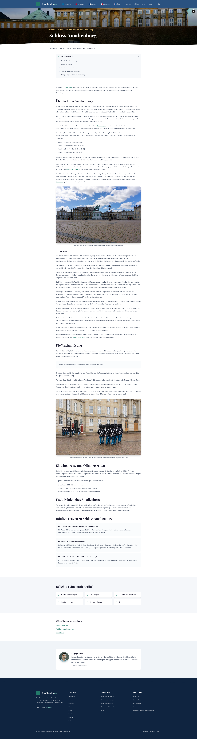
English (159, 731)
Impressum (136, 697)
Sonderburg (60, 182)
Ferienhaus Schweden (108, 697)
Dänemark (106, 4)
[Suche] (159, 4)
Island (118, 4)
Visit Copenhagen (62, 625)
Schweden (68, 4)
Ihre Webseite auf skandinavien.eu (143, 710)
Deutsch (152, 731)
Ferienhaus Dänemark (107, 707)
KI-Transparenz (138, 704)
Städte (69, 48)
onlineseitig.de (65, 731)
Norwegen (81, 4)
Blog (150, 4)
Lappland (128, 4)
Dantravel (49, 707)
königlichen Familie (73, 169)
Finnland (93, 4)
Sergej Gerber (77, 653)
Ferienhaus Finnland (107, 704)
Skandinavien (53, 48)
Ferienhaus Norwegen (107, 700)
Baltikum (136, 4)
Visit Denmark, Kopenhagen (65, 629)
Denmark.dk (60, 633)
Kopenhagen (77, 48)
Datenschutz (137, 700)
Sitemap (136, 707)
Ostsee (144, 4)
